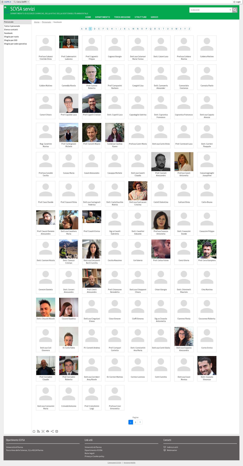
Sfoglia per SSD (10, 40)
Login (238, 2)
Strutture (141, 17)
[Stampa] (48, 431)
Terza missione (122, 17)
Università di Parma (93, 447)
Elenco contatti (11, 29)
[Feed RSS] (38, 431)
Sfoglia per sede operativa (15, 43)
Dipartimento (102, 17)
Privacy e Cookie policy (94, 456)
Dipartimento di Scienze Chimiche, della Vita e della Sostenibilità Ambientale (49, 13)
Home (88, 17)
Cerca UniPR (21, 2)
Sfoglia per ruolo (11, 36)
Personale (46, 22)
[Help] (57, 431)
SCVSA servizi (22, 8)
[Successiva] (140, 422)
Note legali (89, 453)
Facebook (8, 33)
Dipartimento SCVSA (93, 450)
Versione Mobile (129, 463)
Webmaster (172, 450)
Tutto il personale (12, 26)
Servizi (154, 17)
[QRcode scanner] (43, 431)
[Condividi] (52, 431)
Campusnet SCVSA (114, 463)
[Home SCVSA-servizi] (7, 12)
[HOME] (34, 431)
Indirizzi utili (172, 447)
